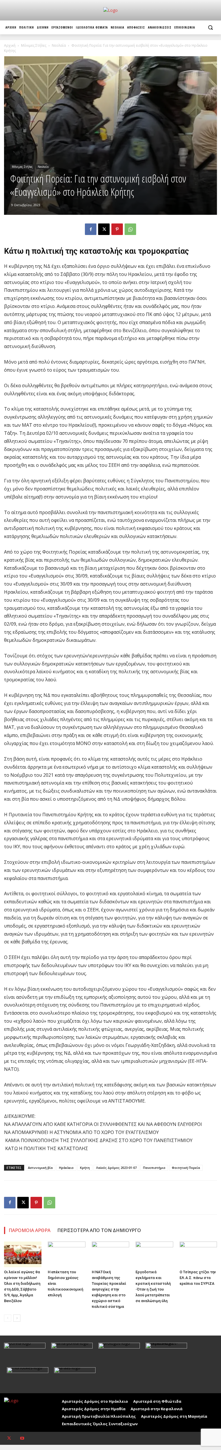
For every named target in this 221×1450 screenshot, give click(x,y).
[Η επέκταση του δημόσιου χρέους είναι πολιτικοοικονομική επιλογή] (66, 1254)
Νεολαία (59, 45)
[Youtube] (22, 1438)
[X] (104, 229)
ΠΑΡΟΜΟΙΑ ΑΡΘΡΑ (29, 1230)
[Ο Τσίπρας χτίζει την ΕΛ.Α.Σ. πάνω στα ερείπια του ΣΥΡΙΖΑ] (198, 1254)
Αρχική (10, 45)
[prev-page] (7, 1318)
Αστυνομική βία (40, 1167)
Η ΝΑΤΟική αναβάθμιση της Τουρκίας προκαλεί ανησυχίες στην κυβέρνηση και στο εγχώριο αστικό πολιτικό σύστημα (109, 1289)
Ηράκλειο (66, 1167)
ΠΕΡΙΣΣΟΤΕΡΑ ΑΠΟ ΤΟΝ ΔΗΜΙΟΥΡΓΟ (99, 1230)
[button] (210, 27)
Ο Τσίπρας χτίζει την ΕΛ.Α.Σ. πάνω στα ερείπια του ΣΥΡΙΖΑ (198, 1278)
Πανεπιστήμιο (154, 1167)
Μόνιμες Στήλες (33, 45)
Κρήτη (85, 1167)
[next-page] (16, 1318)
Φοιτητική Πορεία (186, 1167)
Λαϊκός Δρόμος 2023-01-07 (116, 1167)
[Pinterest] (117, 229)
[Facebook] (90, 229)
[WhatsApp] (130, 229)
